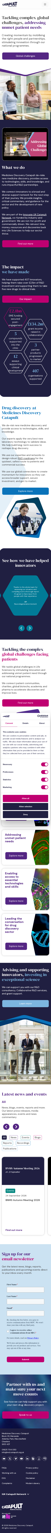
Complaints (7, 1483)
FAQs (4, 1468)
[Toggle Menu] (45, 4)
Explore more (25, 491)
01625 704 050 (9, 1449)
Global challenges (25, 55)
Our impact (25, 299)
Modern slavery (33, 1483)
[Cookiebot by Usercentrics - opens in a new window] (37, 716)
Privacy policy (32, 1468)
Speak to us (25, 1414)
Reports (7, 1143)
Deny (25, 814)
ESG (4, 1478)
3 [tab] (9, 113)
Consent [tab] (9, 723)
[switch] (44, 772)
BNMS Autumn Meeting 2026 (23, 1200)
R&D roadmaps (26, 458)
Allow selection (25, 806)
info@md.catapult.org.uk (13, 1452)
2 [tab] (6, 113)
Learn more (25, 1003)
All (4, 1137)
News (14, 1137)
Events (25, 1137)
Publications (9, 1148)
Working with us (9, 1473)
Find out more (25, 243)
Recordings (23, 1143)
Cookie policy (32, 1473)
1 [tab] (4, 113)
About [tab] (42, 723)
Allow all (25, 798)
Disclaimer (30, 1478)
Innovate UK (29, 214)
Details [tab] (26, 723)
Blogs (38, 1137)
